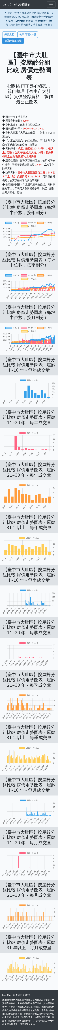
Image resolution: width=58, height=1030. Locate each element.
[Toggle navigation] (51, 4)
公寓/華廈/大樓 (27, 34)
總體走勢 (9, 34)
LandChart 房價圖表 (16, 4)
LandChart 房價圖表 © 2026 (16, 995)
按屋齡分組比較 (13, 40)
